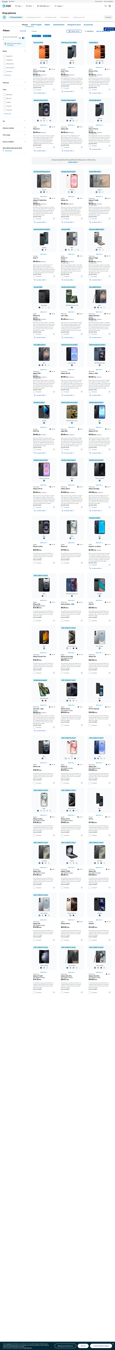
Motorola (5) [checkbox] (10, 64)
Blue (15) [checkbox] (9, 98)
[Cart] (105, 6)
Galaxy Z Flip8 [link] (93, 258)
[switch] (21, 38)
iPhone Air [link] (36, 315)
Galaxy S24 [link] (92, 871)
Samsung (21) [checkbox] (10, 67)
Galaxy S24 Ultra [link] (94, 976)
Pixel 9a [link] (91, 923)
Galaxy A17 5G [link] (93, 431)
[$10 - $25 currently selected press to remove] (50, 36)
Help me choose (75, 31)
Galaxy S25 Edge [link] (94, 489)
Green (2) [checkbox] (9, 110)
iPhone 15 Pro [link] (65, 819)
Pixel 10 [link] (91, 604)
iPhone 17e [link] (64, 200)
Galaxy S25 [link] (92, 656)
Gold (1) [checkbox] (9, 102)
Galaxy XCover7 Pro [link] (39, 656)
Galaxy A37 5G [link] (37, 489)
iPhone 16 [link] (36, 129)
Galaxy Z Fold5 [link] (38, 976)
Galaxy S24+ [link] (37, 871)
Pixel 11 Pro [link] (64, 71)
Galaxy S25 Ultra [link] (66, 976)
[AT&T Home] (6, 6)
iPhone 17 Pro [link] (93, 71)
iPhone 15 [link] (64, 546)
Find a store (98, 1)
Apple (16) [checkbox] (9, 56)
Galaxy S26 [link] (64, 129)
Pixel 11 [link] (35, 258)
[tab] (25, 24)
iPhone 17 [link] (64, 258)
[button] (90, 31)
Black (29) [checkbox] (9, 94)
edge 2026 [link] (64, 431)
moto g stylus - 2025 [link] (67, 604)
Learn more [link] (72, 162)
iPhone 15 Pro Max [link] (67, 656)
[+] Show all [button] (7, 75)
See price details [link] (37, 559)
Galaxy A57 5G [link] (65, 373)
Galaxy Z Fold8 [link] (93, 200)
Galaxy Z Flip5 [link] (65, 871)
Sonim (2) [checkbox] (9, 71)
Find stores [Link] (8, 150)
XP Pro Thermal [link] (94, 709)
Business (11, 1)
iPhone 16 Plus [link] (38, 546)
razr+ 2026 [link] (64, 315)
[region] (44, 67)
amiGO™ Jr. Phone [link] (95, 546)
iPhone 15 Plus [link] (38, 819)
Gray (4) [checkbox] (9, 106)
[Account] (111, 6)
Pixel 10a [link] (36, 431)
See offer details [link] (37, 87)
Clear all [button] (23, 31)
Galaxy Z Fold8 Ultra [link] (39, 200)
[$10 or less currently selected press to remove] (40, 36)
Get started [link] (10, 45)
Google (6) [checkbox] (10, 60)
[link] (38, 42)
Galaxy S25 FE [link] (65, 489)
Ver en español (108, 1)
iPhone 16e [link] (36, 604)
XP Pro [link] (91, 819)
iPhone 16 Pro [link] (65, 709)
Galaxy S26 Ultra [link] (94, 315)
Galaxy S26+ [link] (37, 373)
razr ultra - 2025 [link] (38, 709)
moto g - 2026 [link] (93, 373)
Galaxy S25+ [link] (93, 766)
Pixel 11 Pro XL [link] (93, 129)
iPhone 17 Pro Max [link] (39, 71)
